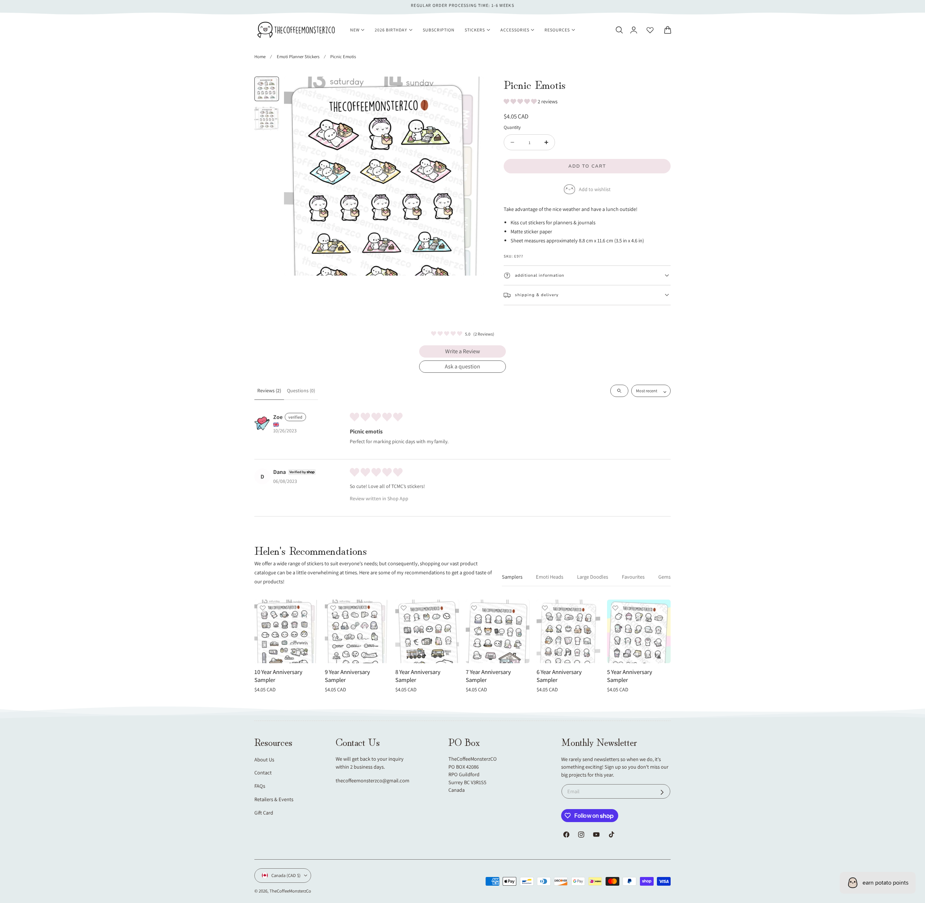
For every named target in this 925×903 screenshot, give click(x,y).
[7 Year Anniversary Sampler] (497, 631)
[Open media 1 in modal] (470, 89)
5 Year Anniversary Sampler (629, 676)
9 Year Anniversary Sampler (347, 676)
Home (260, 56)
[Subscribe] (662, 791)
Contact (263, 772)
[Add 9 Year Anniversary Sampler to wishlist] (333, 608)
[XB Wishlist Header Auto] (650, 30)
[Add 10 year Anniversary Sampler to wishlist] (262, 608)
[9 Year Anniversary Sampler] (356, 631)
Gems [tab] (664, 576)
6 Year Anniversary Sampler (559, 676)
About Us (264, 759)
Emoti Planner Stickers (298, 56)
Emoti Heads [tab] (549, 576)
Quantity (512, 127)
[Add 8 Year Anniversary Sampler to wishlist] (403, 608)
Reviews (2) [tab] (269, 390)
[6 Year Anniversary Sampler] (568, 631)
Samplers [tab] (512, 576)
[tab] (266, 89)
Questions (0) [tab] (301, 390)
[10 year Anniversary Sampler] (286, 631)
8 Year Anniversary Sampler (417, 676)
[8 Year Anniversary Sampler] (427, 631)
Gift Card (263, 812)
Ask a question (462, 366)
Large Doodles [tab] (592, 576)
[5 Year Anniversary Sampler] (639, 631)
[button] (618, 29)
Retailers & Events (273, 799)
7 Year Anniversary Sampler (488, 676)
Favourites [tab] (633, 576)
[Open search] (619, 391)
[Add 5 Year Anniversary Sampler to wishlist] (615, 608)
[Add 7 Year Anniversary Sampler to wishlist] (474, 608)
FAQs (259, 785)
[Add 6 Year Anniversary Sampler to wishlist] (545, 608)
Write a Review (462, 351)
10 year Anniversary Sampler (278, 676)
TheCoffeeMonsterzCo (290, 891)
